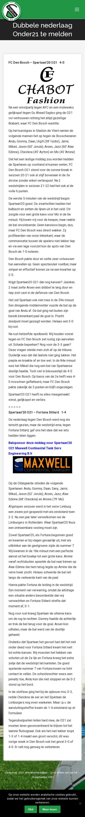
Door (63, 772)
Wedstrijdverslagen (36, 772)
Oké (30, 809)
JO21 (21, 772)
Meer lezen (49, 809)
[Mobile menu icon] (77, 9)
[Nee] (80, 803)
